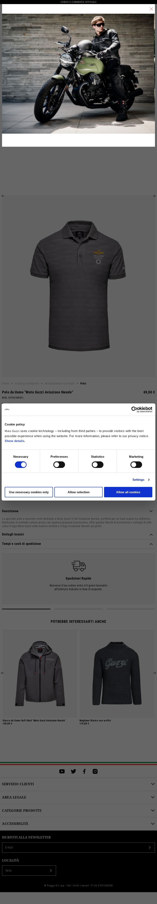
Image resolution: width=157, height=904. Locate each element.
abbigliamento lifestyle (60, 383)
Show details (14, 441)
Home (5, 383)
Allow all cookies (128, 492)
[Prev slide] (3, 196)
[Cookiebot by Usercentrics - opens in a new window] (134, 409)
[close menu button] (151, 9)
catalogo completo (27, 383)
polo (83, 383)
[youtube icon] (62, 771)
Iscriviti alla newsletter (26, 837)
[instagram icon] (95, 771)
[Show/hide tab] (151, 511)
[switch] (59, 464)
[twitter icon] (73, 771)
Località (10, 860)
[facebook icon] (84, 771)
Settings (138, 479)
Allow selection (79, 492)
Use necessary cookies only (29, 492)
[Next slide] (154, 196)
